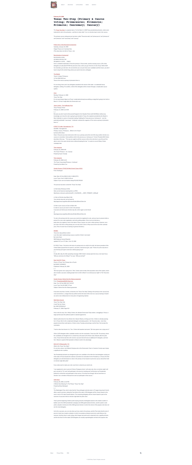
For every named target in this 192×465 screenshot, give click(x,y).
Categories (79, 4)
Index (87, 4)
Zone (55, 93)
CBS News (57, 379)
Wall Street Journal (59, 300)
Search (94, 4)
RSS (68, 453)
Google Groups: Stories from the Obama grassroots (67, 279)
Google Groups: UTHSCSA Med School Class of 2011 (68, 168)
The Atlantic (57, 74)
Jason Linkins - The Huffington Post (63, 105)
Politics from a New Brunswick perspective (65, 44)
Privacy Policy (60, 453)
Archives (70, 4)
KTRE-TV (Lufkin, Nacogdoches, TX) (63, 126)
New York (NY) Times (59, 260)
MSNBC (56, 230)
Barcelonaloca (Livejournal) (61, 55)
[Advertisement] (124, 27)
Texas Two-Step (60, 30)
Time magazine (58, 147)
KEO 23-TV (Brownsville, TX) (61, 344)
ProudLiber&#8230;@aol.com (65, 281)
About (63, 4)
